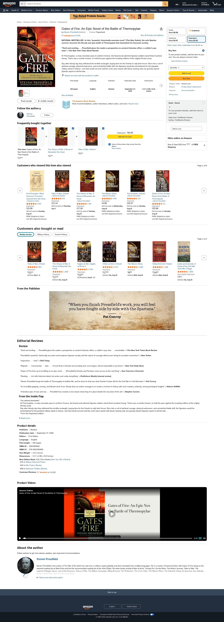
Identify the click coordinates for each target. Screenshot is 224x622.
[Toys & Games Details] (195, 10)
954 (39, 267)
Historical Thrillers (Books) (36, 469)
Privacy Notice (93, 614)
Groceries (82, 10)
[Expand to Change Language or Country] (119, 607)
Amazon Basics (42, 10)
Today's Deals (107, 10)
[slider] (107, 538)
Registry (153, 10)
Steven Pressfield (71, 32)
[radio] (176, 31)
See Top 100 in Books (60, 459)
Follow (47, 115)
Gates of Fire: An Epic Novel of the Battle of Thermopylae (43, 493)
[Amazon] (9, 4)
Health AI (15, 10)
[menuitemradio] (200, 538)
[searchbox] (94, 3)
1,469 (65, 272)
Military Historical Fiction (36, 462)
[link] (61, 136)
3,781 (90, 269)
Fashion (144, 10)
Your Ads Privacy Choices (140, 614)
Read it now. (133, 104)
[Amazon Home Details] (180, 10)
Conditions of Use (79, 614)
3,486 (140, 267)
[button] (5, 10)
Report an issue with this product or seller (82, 75)
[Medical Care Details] (33, 10)
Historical (53, 22)
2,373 (115, 267)
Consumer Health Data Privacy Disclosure (114, 614)
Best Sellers (56, 10)
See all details (67, 95)
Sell (136, 10)
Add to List (176, 129)
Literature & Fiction (30, 22)
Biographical (62, 22)
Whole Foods (93, 10)
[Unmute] (204, 538)
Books (118, 10)
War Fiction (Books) (34, 465)
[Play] (19, 538)
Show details (116, 148)
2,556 (190, 272)
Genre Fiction (43, 22)
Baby (212, 10)
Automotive (202, 10)
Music (161, 10)
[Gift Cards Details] (132, 10)
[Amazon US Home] (88, 607)
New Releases (69, 10)
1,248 (165, 267)
